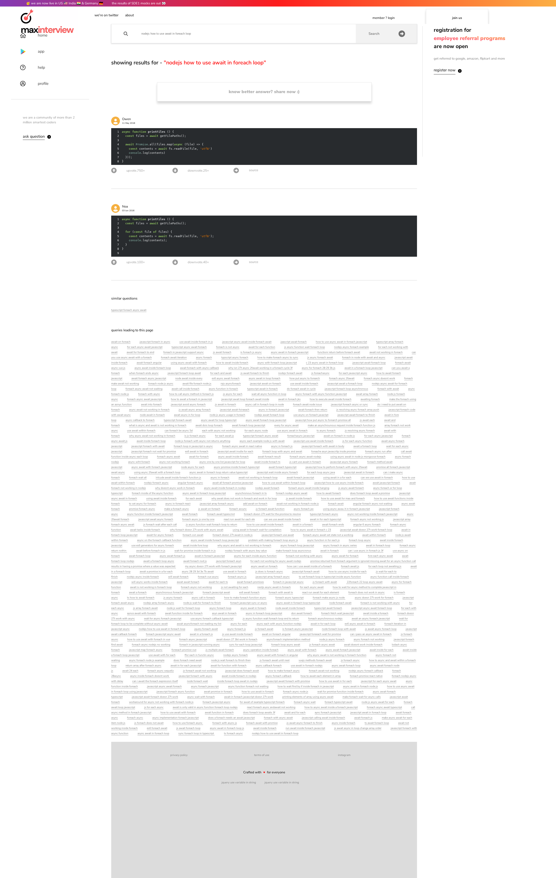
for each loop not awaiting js (384, 566)
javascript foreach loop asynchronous (346, 388)
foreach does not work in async (366, 592)
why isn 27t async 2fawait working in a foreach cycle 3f (260, 368)
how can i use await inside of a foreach (309, 566)
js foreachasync (320, 373)
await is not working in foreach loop (151, 587)
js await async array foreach (195, 409)
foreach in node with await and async (363, 357)
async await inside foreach (233, 456)
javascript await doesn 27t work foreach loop (366, 529)
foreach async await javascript (144, 399)
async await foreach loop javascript (266, 420)
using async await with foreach (189, 362)
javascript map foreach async (145, 650)
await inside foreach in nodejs (239, 676)
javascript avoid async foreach (188, 404)
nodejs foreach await (290, 373)
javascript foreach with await (148, 446)
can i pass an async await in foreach (371, 634)
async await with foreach (302, 650)
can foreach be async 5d (179, 430)
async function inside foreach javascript (150, 514)
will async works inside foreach (149, 582)
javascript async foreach (344, 462)
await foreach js (363, 717)
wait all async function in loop (269, 394)
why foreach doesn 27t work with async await (196, 529)
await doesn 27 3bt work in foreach (236, 639)
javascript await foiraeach (234, 409)
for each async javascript (378, 435)
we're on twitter (106, 15)
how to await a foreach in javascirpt (191, 399)
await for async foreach (160, 535)
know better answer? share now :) (264, 92)
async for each (238, 623)
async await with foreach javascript (151, 467)
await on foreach (121, 341)
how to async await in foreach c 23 (311, 529)
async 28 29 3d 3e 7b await (198, 571)
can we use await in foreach (377, 477)
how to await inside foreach (232, 362)
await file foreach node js (196, 383)
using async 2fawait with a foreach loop (157, 472)
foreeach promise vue (184, 650)
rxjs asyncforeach (231, 383)
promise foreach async (142, 509)
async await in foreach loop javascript (204, 493)
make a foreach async (176, 509)
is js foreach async (195, 435)
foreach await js (350, 566)
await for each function (261, 347)
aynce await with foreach (141, 613)
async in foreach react (177, 503)
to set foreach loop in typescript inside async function (330, 576)
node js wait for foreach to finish (202, 603)
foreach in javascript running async (199, 644)
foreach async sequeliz (160, 670)
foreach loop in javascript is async (193, 446)
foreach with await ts (281, 592)
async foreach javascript (205, 686)
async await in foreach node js (360, 686)
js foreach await (264, 629)
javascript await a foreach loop (344, 383)
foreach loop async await (285, 644)
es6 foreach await (157, 728)
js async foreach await (320, 357)
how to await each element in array (321, 676)
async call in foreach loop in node (264, 404)
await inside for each (382, 650)
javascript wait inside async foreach (277, 472)
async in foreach (219, 477)
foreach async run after (378, 451)
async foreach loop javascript (297, 545)
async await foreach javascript (343, 650)
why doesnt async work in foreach (175, 488)
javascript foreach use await (278, 535)
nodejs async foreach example (351, 347)
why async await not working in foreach (152, 435)
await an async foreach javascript (371, 618)
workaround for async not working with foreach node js (161, 702)
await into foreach (151, 404)
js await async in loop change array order (357, 728)
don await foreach (301, 613)
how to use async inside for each (348, 571)
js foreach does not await (149, 723)
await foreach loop (140, 556)
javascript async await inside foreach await (246, 341)
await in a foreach (303, 524)
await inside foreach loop (151, 441)
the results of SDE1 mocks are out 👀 (139, 3)
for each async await (312, 587)
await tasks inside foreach (145, 529)
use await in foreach (234, 571)
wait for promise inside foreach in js (195, 550)
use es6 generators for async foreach (152, 545)
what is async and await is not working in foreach (157, 425)
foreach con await (193, 535)
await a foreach (138, 592)
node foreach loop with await (339, 629)
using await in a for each (337, 477)
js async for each (232, 394)
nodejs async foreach (235, 655)
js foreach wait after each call (160, 524)
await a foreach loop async (158, 561)
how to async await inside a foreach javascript (331, 707)
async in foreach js (282, 446)
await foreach (190, 514)
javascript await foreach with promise (288, 681)
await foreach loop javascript (248, 425)
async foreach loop (220, 608)
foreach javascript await (216, 592)
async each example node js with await (262, 441)
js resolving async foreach (360, 430)
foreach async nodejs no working (151, 644)
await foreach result (269, 456)
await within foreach (374, 535)
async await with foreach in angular (277, 655)
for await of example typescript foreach (262, 702)
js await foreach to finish (255, 373)
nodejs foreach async (156, 482)
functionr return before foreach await (339, 352)
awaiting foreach (370, 399)
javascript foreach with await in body (323, 446)
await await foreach (188, 582)
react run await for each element (320, 592)
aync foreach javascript (328, 712)
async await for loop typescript (219, 420)
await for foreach (199, 456)
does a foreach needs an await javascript (231, 717)
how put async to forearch (305, 378)
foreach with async (149, 394)
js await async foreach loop (381, 629)
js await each (367, 420)
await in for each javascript (185, 665)
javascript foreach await (305, 571)
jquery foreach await (206, 629)
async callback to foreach (140, 420)
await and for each (295, 712)
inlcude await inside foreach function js (178, 477)
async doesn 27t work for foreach (374, 597)
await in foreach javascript (210, 556)
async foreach (204, 357)
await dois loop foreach (209, 425)
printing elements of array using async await (307, 697)
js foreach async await (322, 644)
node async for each (192, 467)
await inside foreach (264, 728)
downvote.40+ (198, 262)
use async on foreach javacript (310, 415)
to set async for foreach (142, 503)
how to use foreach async (188, 723)
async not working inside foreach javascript (372, 514)
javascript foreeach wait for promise (320, 634)
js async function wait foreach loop (304, 347)
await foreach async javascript (148, 378)
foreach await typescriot (221, 514)
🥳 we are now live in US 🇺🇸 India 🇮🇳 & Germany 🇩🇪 (64, 3)
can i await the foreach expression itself (155, 681)
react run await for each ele (239, 519)
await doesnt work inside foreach (363, 644)
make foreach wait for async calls (362, 697)
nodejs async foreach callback (366, 670)
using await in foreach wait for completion (257, 529)
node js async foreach (331, 639)
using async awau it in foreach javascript (346, 509)
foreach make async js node (329, 597)
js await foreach (222, 352)
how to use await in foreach (258, 691)
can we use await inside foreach (282, 519)
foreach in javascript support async (183, 352)
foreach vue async (208, 576)
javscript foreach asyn (228, 561)
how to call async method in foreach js (191, 394)
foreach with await (388, 388)
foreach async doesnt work (379, 378)
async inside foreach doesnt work (150, 676)
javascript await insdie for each (235, 451)
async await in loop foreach (264, 378)
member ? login (383, 18)
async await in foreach (253, 608)
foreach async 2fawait (341, 378)
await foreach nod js (195, 561)
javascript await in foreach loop (368, 712)
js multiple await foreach (220, 650)
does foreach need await (188, 660)
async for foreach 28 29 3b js (318, 368)
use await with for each (162, 655)
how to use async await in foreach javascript (341, 341)
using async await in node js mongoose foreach (358, 456)
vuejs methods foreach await (315, 660)
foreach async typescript (289, 597)
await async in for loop (187, 415)
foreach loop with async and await (282, 451)
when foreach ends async (144, 373)
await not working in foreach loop (258, 477)
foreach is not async (227, 347)
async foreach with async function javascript (321, 394)
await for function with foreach (229, 665)
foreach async (135, 717)
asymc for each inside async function (255, 556)
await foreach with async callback (199, 368)
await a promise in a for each (156, 571)
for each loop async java (321, 472)
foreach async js (237, 576)
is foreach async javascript (297, 629)
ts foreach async (233, 733)
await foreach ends (333, 524)
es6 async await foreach (226, 378)
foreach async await (168, 456)
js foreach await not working (199, 670)
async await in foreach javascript (289, 352)
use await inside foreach (304, 383)
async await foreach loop (346, 665)
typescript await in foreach (262, 388)
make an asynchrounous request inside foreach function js (341, 425)
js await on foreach (209, 509)
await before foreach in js (150, 550)
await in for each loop (323, 623)
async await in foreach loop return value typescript (218, 472)
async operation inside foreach (260, 650)
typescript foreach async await (128, 310)
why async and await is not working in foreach (244, 545)
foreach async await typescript (384, 707)
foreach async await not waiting (144, 388)
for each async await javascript (144, 347)
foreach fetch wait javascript (337, 613)
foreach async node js (295, 691)
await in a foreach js (201, 634)
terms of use (261, 755)
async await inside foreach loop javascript (215, 540)
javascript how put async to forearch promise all (323, 420)
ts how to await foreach (140, 597)
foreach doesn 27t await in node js (233, 535)
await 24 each (130, 670)
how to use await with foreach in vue (148, 639)
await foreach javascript (300, 477)
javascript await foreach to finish (356, 415)
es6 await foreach (249, 592)
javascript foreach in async (155, 341)
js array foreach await (145, 608)
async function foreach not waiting (248, 686)
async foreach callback (278, 676)
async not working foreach (174, 462)
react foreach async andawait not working (271, 707)
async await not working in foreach (149, 409)
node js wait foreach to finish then (231, 660)
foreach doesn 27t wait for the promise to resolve (272, 514)
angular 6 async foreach (367, 524)
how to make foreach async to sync (277, 357)
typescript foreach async (324, 514)
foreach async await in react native (242, 446)
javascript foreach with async (195, 676)
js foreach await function (270, 509)
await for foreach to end (140, 352)
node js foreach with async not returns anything (202, 441)
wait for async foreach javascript (162, 618)
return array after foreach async (143, 665)
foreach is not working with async (380, 603)
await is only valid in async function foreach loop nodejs (205, 707)
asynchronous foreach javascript (174, 592)
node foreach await (340, 603)
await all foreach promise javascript (232, 482)
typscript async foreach (234, 357)
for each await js (224, 435)
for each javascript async (353, 373)
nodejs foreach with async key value (246, 550)
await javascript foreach (386, 482)
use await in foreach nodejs (307, 665)
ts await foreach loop (377, 723)
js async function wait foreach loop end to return (271, 618)
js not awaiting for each (234, 587)
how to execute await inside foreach (330, 399)
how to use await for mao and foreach (343, 498)
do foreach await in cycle (301, 388)
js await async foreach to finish (305, 723)
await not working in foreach (386, 352)
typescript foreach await (178, 420)
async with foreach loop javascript (277, 362)
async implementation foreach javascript (175, 717)
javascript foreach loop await (184, 373)
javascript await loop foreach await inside (245, 399)
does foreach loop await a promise (370, 493)
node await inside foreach (290, 608)
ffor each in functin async (199, 655)
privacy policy (179, 755)
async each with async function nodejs (278, 623)
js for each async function (357, 441)
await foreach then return (312, 409)
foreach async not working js (367, 519)
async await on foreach (264, 566)
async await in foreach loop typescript (298, 603)
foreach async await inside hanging (308, 488)
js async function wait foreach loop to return (211, 524)
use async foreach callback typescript (211, 618)
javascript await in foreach (359, 472)
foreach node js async (160, 383)
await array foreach (367, 394)
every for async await (286, 425)
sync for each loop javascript (245, 644)
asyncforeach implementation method (288, 639)
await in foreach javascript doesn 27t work (248, 697)
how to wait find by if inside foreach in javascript (306, 686)
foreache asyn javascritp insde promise (333, 451)
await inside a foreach (375, 613)
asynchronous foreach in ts (251, 493)
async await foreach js (172, 556)
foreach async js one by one (198, 519)
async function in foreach (223, 388)
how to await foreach (328, 493)
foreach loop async (360, 540)
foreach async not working (196, 587)
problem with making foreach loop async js (273, 540)
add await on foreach (255, 503)
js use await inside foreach (237, 634)
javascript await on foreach (265, 383)
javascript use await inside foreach (313, 441)
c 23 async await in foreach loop (324, 362)
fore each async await (380, 556)
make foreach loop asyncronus (293, 550)
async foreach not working (369, 639)
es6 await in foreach (196, 451)
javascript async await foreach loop (371, 608)
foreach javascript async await (163, 634)
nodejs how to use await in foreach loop (162, 629)
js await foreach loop (188, 728)
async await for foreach (345, 556)
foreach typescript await (338, 702)
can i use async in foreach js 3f (365, 550)
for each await (194, 498)
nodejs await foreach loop (269, 415)
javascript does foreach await (242, 670)
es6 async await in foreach (360, 623)
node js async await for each (378, 702)
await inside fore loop (195, 545)
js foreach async (350, 660)
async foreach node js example (146, 660)
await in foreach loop (378, 545)
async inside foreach (343, 723)
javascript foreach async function (176, 691)
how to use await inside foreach (265, 524)
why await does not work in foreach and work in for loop (244, 498)
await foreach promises (250, 582)
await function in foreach (219, 712)
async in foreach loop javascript (264, 613)
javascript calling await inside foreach (323, 717)
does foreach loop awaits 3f (259, 712)
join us (457, 18)
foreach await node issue (307, 404)
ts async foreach (326, 430)
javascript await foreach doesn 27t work (155, 697)
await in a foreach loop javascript (363, 368)
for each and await (221, 373)
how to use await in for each (335, 681)
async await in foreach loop (153, 733)
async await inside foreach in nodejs (225, 488)
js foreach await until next (275, 660)
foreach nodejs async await (291, 493)
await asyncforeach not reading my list (199, 623)
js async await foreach (351, 488)
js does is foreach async (269, 571)
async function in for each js (323, 540)
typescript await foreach (328, 608)
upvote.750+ (135, 170)
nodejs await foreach (267, 488)
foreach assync (238, 509)
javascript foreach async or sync (349, 404)
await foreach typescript (282, 467)
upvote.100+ (135, 262)
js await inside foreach (299, 498)
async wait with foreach (201, 697)
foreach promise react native (366, 676)
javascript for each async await (378, 681)
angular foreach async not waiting (372, 503)
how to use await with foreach (178, 712)
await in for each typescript (325, 519)
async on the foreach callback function (159, 540)
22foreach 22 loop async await (364, 582)
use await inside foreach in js (196, 341)
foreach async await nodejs (305, 456)
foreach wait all (138, 477)
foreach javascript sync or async (248, 603)
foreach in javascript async (288, 582)
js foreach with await (325, 582)
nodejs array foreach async (158, 603)
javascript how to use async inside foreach (339, 482)
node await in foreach (152, 415)
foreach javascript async (216, 702)
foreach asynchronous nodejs (325, 618)
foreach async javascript (193, 639)
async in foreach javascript (273, 409)
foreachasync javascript (300, 435)
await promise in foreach (218, 691)
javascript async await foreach (164, 686)
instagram (344, 755)
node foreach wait (197, 681)
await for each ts (218, 582)
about (129, 15)
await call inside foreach (185, 388)
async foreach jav (304, 509)
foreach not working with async (304, 556)
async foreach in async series (340, 545)
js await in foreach (225, 404)
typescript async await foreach (189, 347)
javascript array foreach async (217, 503)
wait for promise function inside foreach (340, 691)
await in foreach (329, 550)
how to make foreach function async (245, 597)
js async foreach (173, 597)
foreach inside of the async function (152, 493)
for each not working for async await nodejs (275, 561)
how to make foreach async (284, 670)
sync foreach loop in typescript (196, 733)
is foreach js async (251, 352)
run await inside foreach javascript (305, 728)
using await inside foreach (161, 498)
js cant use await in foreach (305, 462)
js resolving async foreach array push (357, 409)
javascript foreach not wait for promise (153, 451)
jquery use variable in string (239, 782)
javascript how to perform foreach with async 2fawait (336, 467)
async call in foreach (203, 597)
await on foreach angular (276, 634)
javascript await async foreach (155, 519)
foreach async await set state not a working (328, 535)
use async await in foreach (292, 430)
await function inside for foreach (184, 613)
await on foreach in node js (339, 435)
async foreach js (236, 629)
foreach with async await (278, 717)
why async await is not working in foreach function (336, 655)
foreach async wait (305, 702)
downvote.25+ (198, 170)
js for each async (154, 707)
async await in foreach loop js (227, 728)
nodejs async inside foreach (143, 576)
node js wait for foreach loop (183, 608)
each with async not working (218, 430)
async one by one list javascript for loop (222, 462)
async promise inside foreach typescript (237, 467)
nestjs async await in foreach (274, 587)
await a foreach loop (365, 446)
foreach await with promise (262, 723)
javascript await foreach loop (369, 362)
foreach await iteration (174, 357)
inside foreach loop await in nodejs (237, 681)
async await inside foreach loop (152, 368)
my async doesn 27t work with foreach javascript (213, 566)
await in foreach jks (289, 399)
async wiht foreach (139, 462)
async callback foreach (269, 665)
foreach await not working (324, 670)
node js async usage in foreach (227, 415)
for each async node (256, 430)
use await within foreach (141, 430)
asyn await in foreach (224, 613)
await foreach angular (149, 362)
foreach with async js (224, 723)
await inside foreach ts (267, 462)
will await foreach (178, 576)
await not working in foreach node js (297, 503)
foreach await (336, 503)
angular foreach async (190, 482)
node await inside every (188, 378)
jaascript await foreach (294, 341)
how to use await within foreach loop (283, 482)
